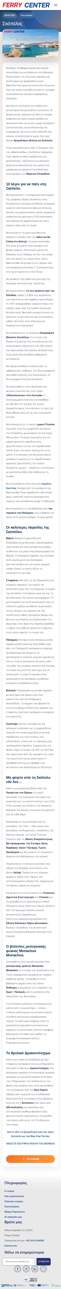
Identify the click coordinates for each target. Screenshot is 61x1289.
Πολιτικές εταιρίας (13, 1201)
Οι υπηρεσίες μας (13, 1217)
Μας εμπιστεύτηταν (14, 1196)
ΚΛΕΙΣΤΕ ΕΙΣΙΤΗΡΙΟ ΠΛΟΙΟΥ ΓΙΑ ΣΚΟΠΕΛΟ (30, 1143)
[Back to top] (54, 1281)
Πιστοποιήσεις (11, 1207)
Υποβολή (43, 1262)
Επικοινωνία (10, 1246)
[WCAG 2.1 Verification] (30, 1279)
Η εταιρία (9, 1191)
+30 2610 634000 (34, 1241)
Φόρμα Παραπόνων (14, 1212)
